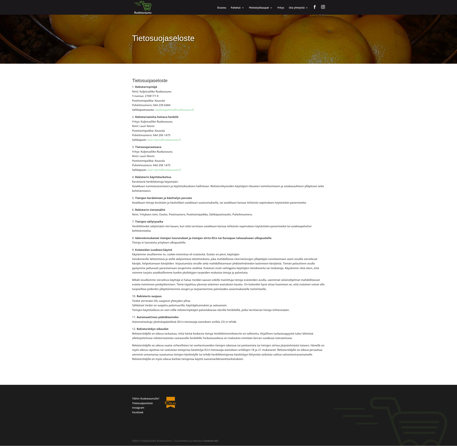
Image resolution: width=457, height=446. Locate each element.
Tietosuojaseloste (142, 403)
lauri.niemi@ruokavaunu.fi (164, 140)
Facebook (137, 412)
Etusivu (221, 7)
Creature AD (210, 440)
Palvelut (236, 7)
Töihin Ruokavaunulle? (145, 398)
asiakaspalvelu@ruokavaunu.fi (174, 109)
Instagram (138, 407)
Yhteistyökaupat (259, 7)
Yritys (280, 7)
